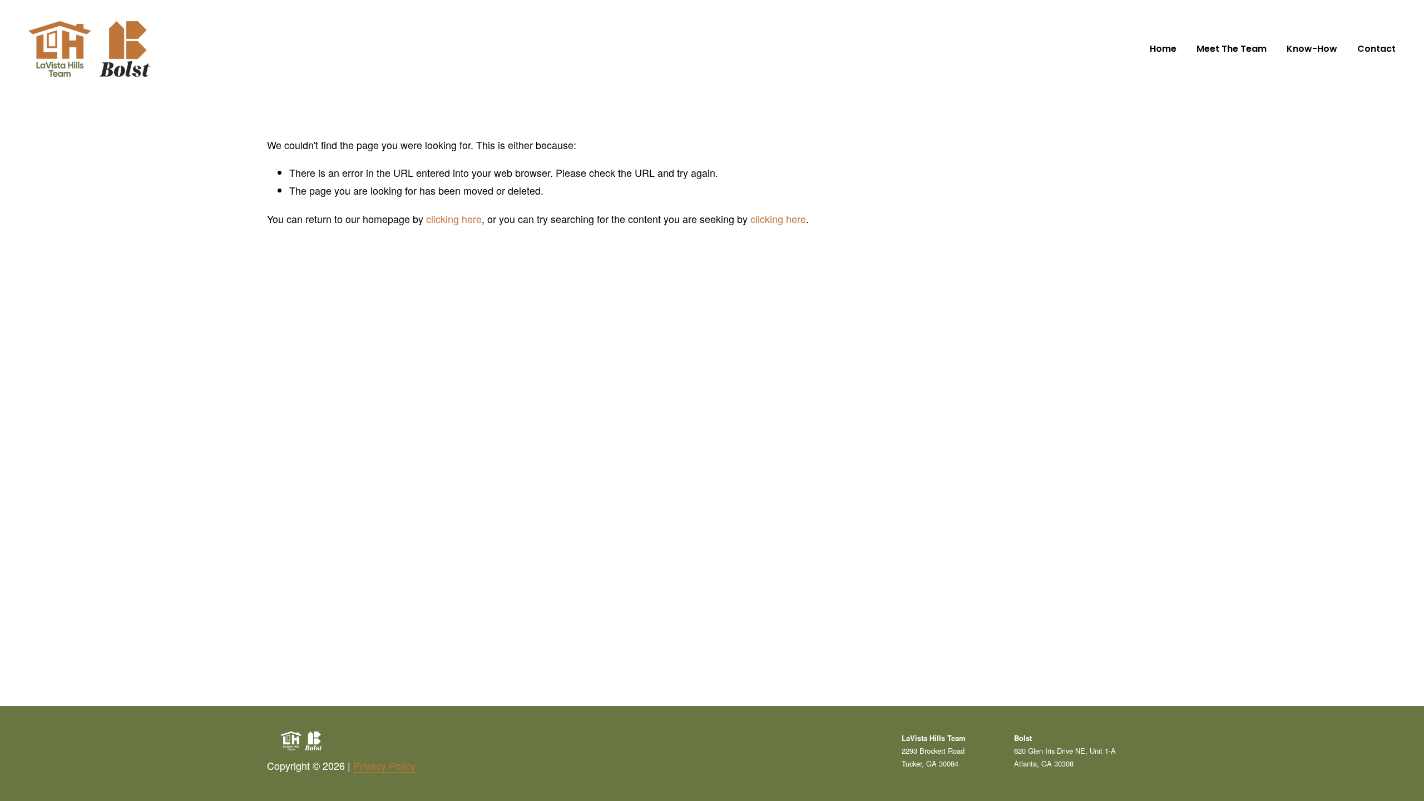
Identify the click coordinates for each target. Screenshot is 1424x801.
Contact (1376, 48)
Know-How (1312, 48)
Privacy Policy (384, 765)
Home (1163, 48)
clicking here (454, 218)
